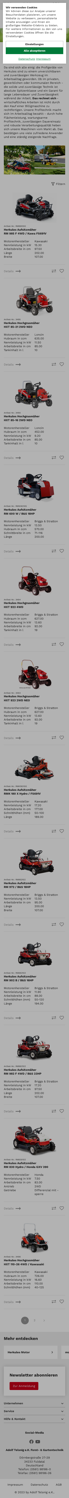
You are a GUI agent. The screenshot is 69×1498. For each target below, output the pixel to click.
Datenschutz (26, 58)
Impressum (43, 58)
